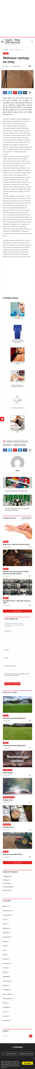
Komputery (6, 963)
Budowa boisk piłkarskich (12, 854)
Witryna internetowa (10, 665)
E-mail (6, 657)
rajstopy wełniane (19, 445)
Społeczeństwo (9, 797)
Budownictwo (7, 910)
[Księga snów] (17, 786)
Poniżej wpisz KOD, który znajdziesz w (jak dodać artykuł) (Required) (16, 674)
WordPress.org (7, 890)
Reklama (5, 985)
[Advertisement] (17, 18)
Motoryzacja (6, 981)
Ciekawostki (7, 770)
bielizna (9, 441)
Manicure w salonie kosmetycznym (16, 544)
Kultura (5, 972)
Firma (4, 946)
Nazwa (6, 650)
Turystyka (6, 1007)
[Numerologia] (17, 759)
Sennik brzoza (8, 827)
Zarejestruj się (7, 876)
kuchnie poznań (8, 1053)
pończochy (7, 445)
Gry (4, 950)
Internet (5, 959)
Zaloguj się (6, 880)
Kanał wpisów (7, 883)
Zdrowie (5, 1016)
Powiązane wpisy (26, 517)
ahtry (17, 471)
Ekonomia (5, 932)
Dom (4, 919)
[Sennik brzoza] (17, 813)
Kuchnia (5, 968)
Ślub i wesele (6, 994)
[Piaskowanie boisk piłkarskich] (17, 731)
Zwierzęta (6, 1020)
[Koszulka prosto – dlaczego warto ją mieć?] (17, 587)
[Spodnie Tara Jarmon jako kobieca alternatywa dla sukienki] (17, 557)
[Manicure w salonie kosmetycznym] (17, 530)
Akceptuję (27, 1063)
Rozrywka (7, 824)
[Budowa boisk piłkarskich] (17, 840)
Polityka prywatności (12, 1067)
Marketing (6, 976)
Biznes (6, 715)
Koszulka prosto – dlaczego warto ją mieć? (16, 602)
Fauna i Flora (6, 937)
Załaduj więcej (17, 611)
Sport (4, 1003)
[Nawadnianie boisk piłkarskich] (17, 704)
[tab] (26, 517)
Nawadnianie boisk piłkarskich (14, 718)
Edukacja (5, 928)
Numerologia (8, 773)
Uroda (6, 49)
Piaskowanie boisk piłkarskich (14, 745)
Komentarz (8, 631)
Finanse (5, 941)
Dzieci (5, 924)
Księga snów (8, 800)
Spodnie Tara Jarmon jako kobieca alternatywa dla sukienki (16, 572)
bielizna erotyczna (20, 441)
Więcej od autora (26, 518)
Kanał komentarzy (8, 887)
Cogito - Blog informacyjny (12, 41)
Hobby (5, 954)
